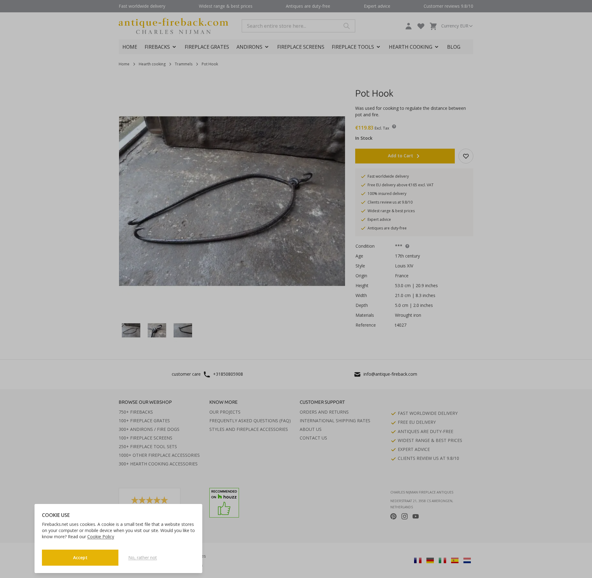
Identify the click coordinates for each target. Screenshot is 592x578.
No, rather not (142, 557)
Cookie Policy (100, 536)
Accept (80, 557)
